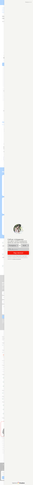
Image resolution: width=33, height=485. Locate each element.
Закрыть (27, 2)
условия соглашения (16, 259)
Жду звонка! (18, 253)
